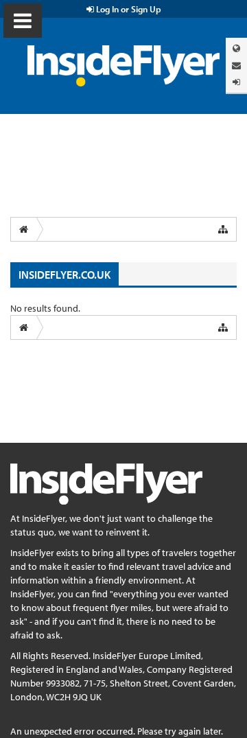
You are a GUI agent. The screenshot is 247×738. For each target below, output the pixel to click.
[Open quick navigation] (223, 229)
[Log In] (236, 82)
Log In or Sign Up (127, 8)
